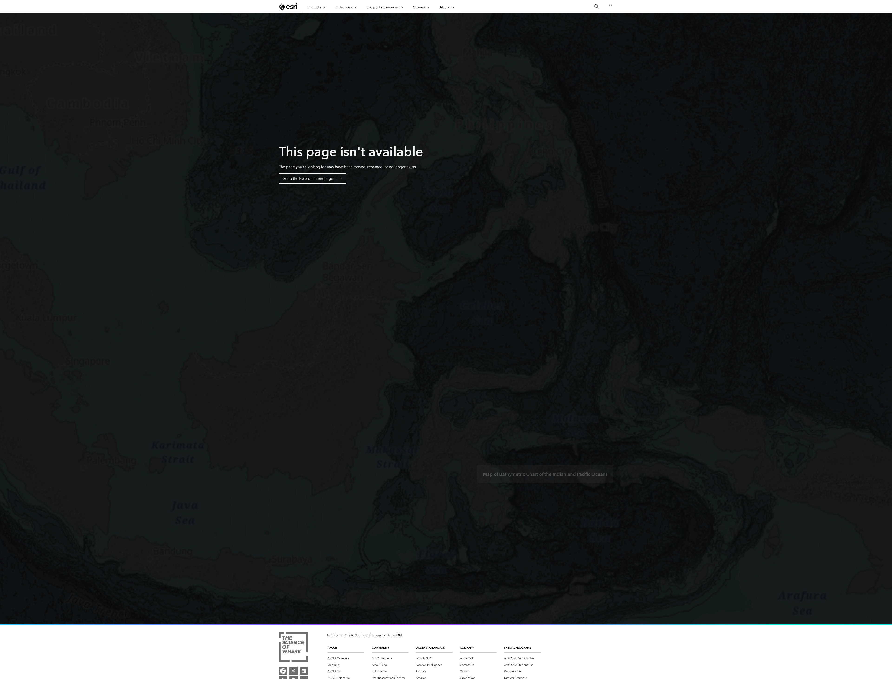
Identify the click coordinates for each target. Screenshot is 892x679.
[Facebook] (283, 671)
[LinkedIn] (304, 671)
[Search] (596, 6)
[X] (293, 671)
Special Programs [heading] (517, 647)
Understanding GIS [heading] (430, 647)
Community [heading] (380, 647)
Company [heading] (467, 647)
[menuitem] (346, 658)
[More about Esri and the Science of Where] (293, 647)
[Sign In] (610, 6)
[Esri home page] (288, 6)
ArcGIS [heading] (333, 647)
